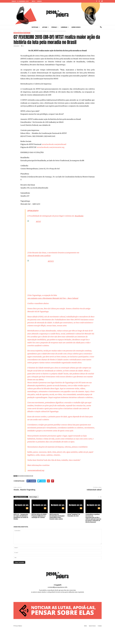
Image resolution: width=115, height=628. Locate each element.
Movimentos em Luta (27, 31)
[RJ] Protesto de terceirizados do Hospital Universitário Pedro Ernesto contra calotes (57, 517)
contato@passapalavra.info (57, 587)
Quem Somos (75, 27)
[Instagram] (99, 1)
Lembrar (64, 27)
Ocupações (30, 475)
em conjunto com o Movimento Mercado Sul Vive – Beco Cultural (52, 298)
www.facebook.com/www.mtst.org (50, 147)
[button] (101, 27)
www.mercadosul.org (35, 470)
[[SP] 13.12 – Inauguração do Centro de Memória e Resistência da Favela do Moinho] (22, 506)
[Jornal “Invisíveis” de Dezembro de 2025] (75, 506)
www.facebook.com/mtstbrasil (54, 144)
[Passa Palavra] (57, 14)
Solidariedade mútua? (94, 490)
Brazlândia (79, 216)
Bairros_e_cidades (22, 475)
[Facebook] (97, 1)
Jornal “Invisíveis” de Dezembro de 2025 (73, 515)
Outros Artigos (33, 497)
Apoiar (44, 27)
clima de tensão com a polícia (38, 256)
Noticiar (35, 27)
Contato (39, 1)
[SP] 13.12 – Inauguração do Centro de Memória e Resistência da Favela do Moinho (21, 517)
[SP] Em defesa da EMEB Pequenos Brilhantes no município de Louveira (39, 516)
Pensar (54, 27)
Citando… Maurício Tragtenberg (24, 490)
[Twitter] (102, 1)
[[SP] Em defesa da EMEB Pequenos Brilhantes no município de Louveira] (40, 506)
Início (33, 1)
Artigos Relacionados (21, 497)
